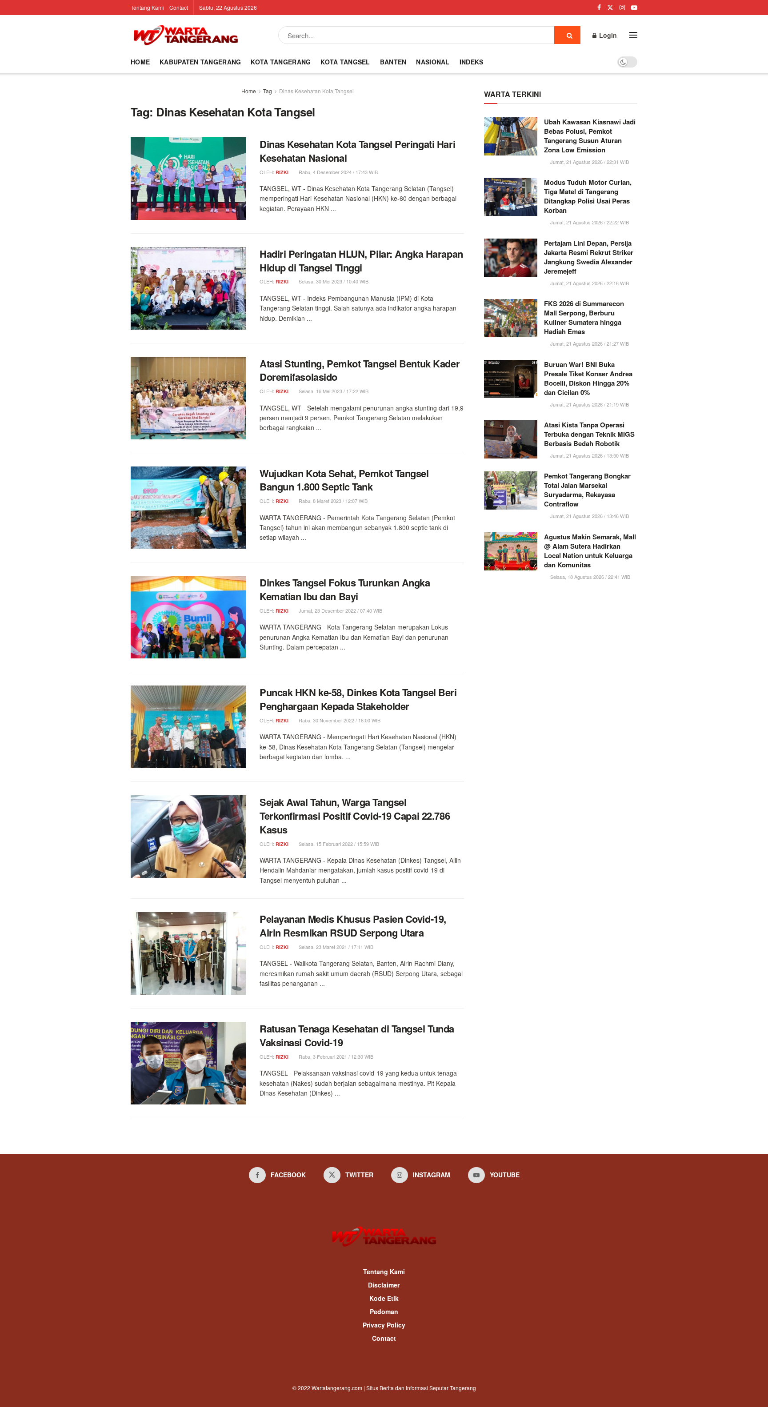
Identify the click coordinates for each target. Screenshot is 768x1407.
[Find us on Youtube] (634, 7)
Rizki (282, 172)
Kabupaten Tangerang (200, 61)
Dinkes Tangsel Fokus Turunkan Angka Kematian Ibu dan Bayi (345, 589)
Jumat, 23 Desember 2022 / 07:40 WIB (339, 610)
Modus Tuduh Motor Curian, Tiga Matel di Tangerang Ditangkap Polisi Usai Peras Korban (588, 196)
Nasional (432, 61)
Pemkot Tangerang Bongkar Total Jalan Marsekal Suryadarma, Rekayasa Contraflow (587, 490)
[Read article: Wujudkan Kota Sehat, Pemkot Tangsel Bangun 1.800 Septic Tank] (188, 507)
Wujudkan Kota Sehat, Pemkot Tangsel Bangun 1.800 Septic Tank (344, 480)
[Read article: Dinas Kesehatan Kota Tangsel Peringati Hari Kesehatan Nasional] (188, 178)
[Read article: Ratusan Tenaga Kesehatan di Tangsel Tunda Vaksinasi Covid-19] (188, 1063)
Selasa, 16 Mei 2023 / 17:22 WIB (332, 391)
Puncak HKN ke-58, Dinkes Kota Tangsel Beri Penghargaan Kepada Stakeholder (358, 699)
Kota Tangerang (281, 61)
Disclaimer (384, 1284)
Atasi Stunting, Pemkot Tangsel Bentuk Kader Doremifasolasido (360, 370)
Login (607, 35)
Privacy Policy (384, 1324)
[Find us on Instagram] (622, 7)
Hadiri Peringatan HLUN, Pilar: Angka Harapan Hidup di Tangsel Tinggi (361, 261)
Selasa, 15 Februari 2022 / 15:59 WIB (338, 843)
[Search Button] (567, 35)
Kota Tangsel (345, 61)
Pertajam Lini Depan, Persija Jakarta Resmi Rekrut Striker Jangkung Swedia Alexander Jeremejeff (588, 257)
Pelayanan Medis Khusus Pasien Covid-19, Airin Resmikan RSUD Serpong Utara (353, 926)
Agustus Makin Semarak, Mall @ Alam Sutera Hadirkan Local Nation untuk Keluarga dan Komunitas (590, 551)
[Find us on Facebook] (599, 7)
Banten (393, 61)
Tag (267, 91)
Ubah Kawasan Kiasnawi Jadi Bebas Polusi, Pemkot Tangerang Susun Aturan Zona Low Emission (590, 136)
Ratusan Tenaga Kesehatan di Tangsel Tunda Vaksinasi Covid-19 (357, 1035)
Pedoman (384, 1311)
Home (140, 61)
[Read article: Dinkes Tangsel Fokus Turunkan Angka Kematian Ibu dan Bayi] (188, 617)
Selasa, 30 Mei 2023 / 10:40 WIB (332, 281)
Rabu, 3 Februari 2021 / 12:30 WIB (335, 1056)
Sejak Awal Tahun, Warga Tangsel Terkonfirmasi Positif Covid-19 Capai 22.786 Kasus (355, 816)
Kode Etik (384, 1298)
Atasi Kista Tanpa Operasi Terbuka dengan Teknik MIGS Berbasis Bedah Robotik (589, 434)
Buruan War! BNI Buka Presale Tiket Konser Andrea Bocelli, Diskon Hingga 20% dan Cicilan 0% (588, 378)
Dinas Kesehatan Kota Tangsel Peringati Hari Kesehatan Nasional (357, 151)
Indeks (472, 61)
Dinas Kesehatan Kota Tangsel (316, 91)
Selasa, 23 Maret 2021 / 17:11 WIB (335, 946)
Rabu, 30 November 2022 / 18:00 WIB (338, 720)
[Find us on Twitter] (610, 7)
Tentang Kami (147, 7)
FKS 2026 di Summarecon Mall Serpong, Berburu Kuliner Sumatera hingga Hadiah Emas (584, 317)
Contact (178, 7)
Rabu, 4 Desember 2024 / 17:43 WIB (337, 171)
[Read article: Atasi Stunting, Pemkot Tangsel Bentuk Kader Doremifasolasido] (188, 398)
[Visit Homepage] (186, 35)
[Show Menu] (633, 35)
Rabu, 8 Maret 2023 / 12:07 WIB (332, 500)
